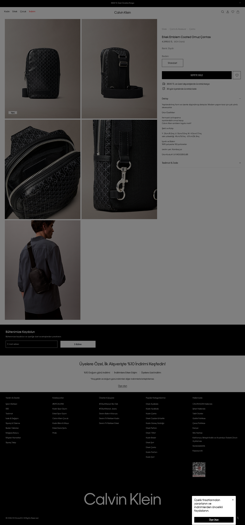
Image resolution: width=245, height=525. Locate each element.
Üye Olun (214, 519)
